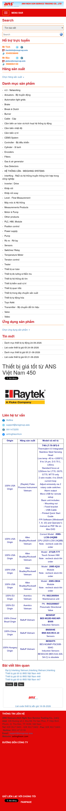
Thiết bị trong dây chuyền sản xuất (21, 292)
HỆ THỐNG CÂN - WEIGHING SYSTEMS (24, 170)
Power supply (10, 231)
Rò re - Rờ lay (11, 240)
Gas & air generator (14, 161)
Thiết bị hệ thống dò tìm (16, 278)
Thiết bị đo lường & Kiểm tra (18, 273)
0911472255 (12, 429)
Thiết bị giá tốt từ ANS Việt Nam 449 (23, 673)
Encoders (9, 151)
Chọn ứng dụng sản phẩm (15, 329)
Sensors (8, 245)
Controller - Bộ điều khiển (16, 142)
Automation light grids (14, 99)
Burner (7, 113)
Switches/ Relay (12, 250)
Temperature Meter (13, 254)
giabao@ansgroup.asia (15, 61)
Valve (7, 311)
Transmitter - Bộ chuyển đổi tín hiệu (21, 307)
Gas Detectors (11, 166)
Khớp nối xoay (11, 193)
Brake (7, 104)
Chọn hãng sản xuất (12, 76)
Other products (11, 216)
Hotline (9, 420)
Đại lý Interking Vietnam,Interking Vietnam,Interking (30, 670)
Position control (11, 226)
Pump (7, 235)
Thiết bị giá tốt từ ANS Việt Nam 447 (23, 679)
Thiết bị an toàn (12, 269)
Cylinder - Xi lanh (12, 147)
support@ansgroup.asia (18, 424)
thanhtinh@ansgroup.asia (16, 50)
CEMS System (11, 137)
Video (7, 316)
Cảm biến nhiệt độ (13, 128)
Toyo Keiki (9, 302)
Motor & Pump (11, 212)
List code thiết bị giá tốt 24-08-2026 (21, 347)
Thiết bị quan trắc (12, 288)
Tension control (11, 259)
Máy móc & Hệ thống (14, 202)
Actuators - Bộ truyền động (17, 94)
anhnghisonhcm (14, 433)
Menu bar (17, 12)
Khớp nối (8, 188)
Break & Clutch (11, 109)
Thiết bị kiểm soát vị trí (15, 283)
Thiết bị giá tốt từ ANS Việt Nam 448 (23, 676)
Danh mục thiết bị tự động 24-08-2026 (23, 342)
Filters (7, 156)
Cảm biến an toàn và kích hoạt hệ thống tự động (28, 123)
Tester (7, 264)
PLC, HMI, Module (13, 221)
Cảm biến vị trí (11, 132)
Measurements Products (16, 207)
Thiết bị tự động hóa (14, 297)
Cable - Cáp (10, 118)
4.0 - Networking (12, 90)
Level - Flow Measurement (17, 197)
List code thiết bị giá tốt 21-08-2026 (21, 356)
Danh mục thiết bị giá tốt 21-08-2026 (22, 352)
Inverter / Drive (11, 183)
